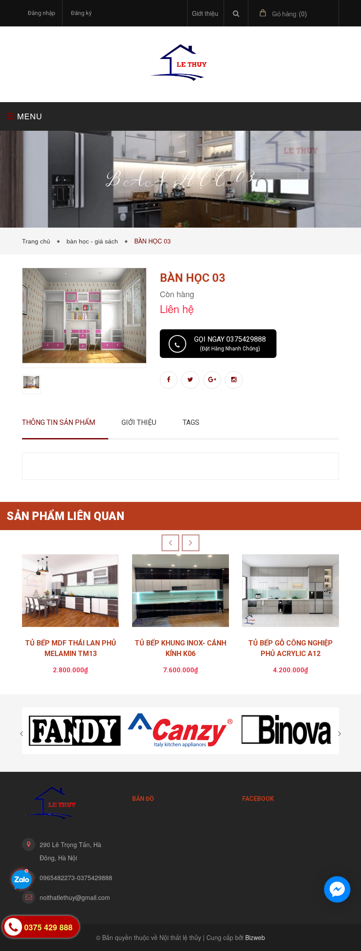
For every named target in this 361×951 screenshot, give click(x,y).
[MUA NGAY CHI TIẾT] (70, 592)
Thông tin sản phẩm (58, 422)
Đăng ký (81, 13)
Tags (191, 422)
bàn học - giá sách (94, 241)
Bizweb (255, 937)
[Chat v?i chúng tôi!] (337, 889)
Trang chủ (38, 241)
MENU (28, 116)
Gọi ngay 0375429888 (230, 343)
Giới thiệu (205, 13)
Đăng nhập (41, 13)
